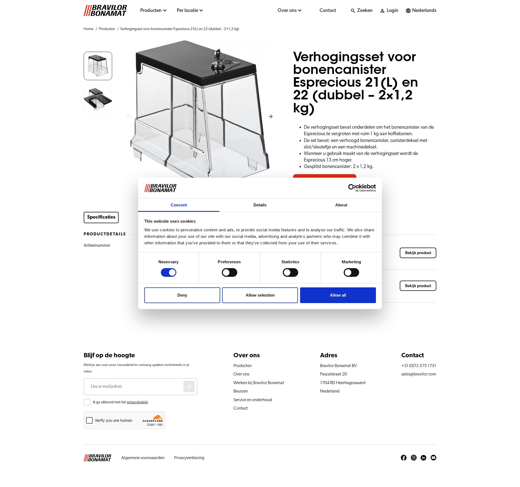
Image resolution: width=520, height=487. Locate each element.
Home (88, 29)
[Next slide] (270, 116)
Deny (182, 295)
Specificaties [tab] (101, 217)
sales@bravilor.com (418, 374)
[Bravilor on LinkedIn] (423, 458)
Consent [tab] (179, 205)
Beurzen (240, 391)
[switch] (229, 272)
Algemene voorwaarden (142, 458)
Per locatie (187, 10)
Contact (328, 10)
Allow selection (260, 295)
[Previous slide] (129, 116)
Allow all (338, 295)
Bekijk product (418, 253)
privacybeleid (137, 402)
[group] (98, 66)
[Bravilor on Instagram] (414, 458)
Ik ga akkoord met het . (121, 402)
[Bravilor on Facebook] (404, 458)
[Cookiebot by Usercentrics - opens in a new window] (352, 188)
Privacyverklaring (189, 458)
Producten (151, 10)
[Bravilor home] (105, 10)
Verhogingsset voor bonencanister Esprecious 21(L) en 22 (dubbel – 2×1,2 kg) (179, 29)
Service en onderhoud (252, 400)
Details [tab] (260, 205)
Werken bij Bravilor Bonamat (258, 383)
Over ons (287, 10)
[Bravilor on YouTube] (433, 458)
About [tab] (341, 205)
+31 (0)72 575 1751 (418, 365)
